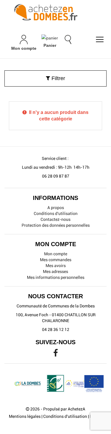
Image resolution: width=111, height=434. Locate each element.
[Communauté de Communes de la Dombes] (55, 12)
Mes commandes (55, 259)
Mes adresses (55, 271)
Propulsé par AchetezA (64, 409)
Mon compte (55, 253)
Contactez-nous (55, 219)
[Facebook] (55, 354)
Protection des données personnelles (56, 225)
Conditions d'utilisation (56, 213)
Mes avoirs (56, 265)
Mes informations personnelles (55, 277)
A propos (55, 207)
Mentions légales (25, 416)
